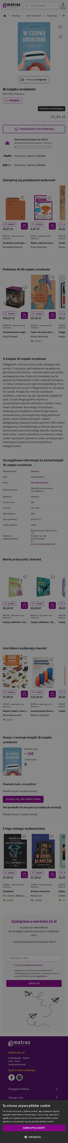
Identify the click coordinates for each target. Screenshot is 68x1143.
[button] (34, 1137)
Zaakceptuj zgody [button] (34, 1127)
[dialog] (34, 1121)
